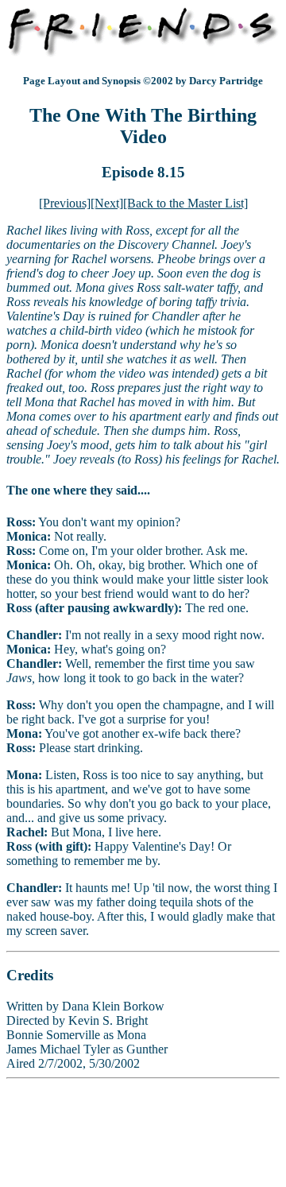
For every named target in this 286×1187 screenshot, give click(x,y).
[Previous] (65, 203)
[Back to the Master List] (185, 203)
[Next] (107, 203)
